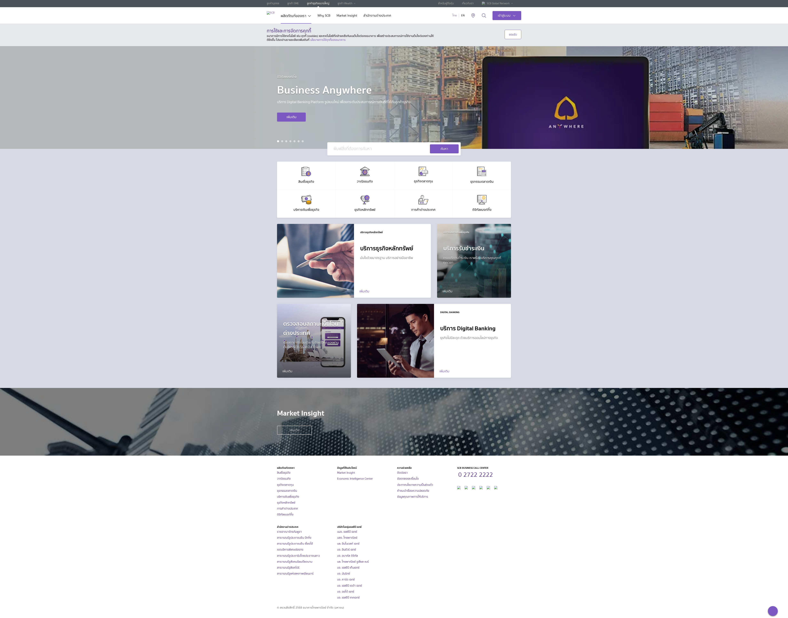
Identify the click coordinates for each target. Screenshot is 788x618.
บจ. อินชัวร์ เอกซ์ (346, 549)
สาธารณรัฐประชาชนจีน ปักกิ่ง (294, 538)
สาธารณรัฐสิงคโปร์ (288, 568)
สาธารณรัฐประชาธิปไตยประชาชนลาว (298, 556)
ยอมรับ (513, 34)
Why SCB (323, 16)
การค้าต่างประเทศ (287, 508)
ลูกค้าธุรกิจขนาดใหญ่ (318, 3)
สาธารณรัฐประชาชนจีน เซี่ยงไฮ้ (295, 544)
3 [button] (286, 141)
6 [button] (299, 141)
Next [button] (768, 97)
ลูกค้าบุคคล (273, 3)
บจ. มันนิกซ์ (343, 573)
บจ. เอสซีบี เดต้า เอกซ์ (349, 586)
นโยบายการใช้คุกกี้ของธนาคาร (328, 40)
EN (463, 15)
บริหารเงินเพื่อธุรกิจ (288, 497)
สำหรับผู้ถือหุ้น (446, 3)
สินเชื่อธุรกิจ (284, 473)
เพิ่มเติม (291, 117)
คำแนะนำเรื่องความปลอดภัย (413, 491)
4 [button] (290, 141)
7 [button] (303, 141)
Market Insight (347, 16)
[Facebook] (458, 487)
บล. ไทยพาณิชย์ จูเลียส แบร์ (353, 562)
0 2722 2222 (475, 474)
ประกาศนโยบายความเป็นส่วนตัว (415, 485)
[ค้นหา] (484, 15)
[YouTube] (481, 487)
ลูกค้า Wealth (345, 3)
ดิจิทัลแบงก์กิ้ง (285, 514)
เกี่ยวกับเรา (468, 3)
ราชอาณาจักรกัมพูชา (289, 532)
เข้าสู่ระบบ (504, 15)
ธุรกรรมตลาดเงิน (287, 491)
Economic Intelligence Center (355, 479)
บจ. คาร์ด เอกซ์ (346, 579)
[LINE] (466, 487)
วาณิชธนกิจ (284, 479)
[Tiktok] (473, 487)
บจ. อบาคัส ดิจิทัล (347, 556)
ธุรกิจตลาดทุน (285, 485)
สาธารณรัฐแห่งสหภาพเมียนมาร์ (295, 573)
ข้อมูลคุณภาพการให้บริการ (412, 497)
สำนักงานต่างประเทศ (377, 16)
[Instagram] (495, 487)
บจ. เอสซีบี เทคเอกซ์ (348, 597)
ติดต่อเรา (402, 473)
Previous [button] (20, 97)
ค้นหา (444, 148)
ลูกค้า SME (293, 3)
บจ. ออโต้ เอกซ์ (345, 591)
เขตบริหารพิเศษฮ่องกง (290, 549)
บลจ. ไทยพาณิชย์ (347, 538)
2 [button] (282, 141)
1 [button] (278, 141)
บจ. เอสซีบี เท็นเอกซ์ (348, 568)
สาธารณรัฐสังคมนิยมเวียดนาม (294, 562)
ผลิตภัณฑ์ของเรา (293, 16)
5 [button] (295, 141)
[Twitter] (488, 487)
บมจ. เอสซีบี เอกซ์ (347, 532)
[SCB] (271, 13)
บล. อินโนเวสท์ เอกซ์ (348, 544)
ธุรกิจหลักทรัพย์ (286, 503)
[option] (394, 97)
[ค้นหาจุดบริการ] (473, 15)
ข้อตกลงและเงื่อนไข (408, 479)
